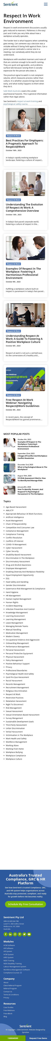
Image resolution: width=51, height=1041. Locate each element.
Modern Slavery (13, 636)
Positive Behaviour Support (18, 664)
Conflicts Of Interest (14, 541)
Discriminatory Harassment (18, 561)
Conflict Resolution (14, 538)
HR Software (8, 948)
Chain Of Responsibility (16, 524)
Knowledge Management (17, 612)
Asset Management (14, 520)
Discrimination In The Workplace (20, 558)
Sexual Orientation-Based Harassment (22, 715)
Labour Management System (15, 966)
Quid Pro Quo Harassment (17, 677)
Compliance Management (17, 531)
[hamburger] (45, 4)
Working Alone (12, 745)
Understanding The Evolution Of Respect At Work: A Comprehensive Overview (24, 207)
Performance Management (17, 646)
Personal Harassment (15, 650)
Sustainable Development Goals (20, 721)
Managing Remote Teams (17, 626)
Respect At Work (13, 694)
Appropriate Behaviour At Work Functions (24, 514)
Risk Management (14, 708)
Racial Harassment (14, 680)
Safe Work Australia (12, 91)
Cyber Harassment (14, 548)
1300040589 (13, 1038)
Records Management (15, 684)
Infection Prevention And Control (20, 609)
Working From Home (15, 749)
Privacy (9, 667)
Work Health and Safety (16, 738)
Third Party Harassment (16, 725)
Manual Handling (13, 629)
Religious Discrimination (16, 691)
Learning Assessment (15, 616)
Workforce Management (16, 742)
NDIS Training (9, 960)
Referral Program (10, 988)
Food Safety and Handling (17, 582)
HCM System (9, 954)
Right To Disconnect (14, 704)
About (6, 982)
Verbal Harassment (14, 732)
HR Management (13, 595)
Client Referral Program (13, 985)
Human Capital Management (18, 599)
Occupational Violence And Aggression (23, 640)
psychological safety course (15, 104)
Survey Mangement (14, 718)
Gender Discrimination (16, 585)
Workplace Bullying (14, 752)
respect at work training (27, 101)
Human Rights (12, 602)
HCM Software (9, 945)
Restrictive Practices (14, 698)
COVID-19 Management (16, 544)
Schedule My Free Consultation (25, 904)
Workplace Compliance (16, 755)
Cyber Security (12, 551)
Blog (5, 1016)
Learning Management (16, 619)
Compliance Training (15, 534)
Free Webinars (9, 1010)
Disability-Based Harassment (18, 554)
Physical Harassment (15, 657)
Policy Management (14, 660)
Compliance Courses (11, 973)
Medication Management (17, 633)
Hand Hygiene (12, 592)
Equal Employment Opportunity (20, 575)
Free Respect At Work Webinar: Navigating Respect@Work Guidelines (22, 403)
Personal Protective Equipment (19, 653)
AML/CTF (9, 510)
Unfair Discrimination (15, 728)
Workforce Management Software (17, 970)
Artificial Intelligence (15, 517)
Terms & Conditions (11, 995)
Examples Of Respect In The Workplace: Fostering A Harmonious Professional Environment (23, 273)
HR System (8, 951)
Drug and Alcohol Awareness (18, 565)
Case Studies (8, 1007)
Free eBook (8, 1013)
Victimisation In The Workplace (19, 735)
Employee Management (16, 568)
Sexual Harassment (14, 711)
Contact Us (8, 992)
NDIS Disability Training (13, 963)
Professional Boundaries (16, 670)
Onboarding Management (17, 643)
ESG (7, 578)
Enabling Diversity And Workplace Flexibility (25, 572)
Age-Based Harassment (16, 507)
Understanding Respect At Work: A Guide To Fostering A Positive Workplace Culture (24, 339)
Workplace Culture (14, 759)
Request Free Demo (38, 1038)
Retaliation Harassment (16, 701)
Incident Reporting (14, 606)
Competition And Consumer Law (20, 527)
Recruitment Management (17, 687)
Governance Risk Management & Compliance (25, 589)
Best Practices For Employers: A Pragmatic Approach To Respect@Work (24, 143)
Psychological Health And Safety (20, 674)
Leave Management (14, 623)
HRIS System (8, 957)
